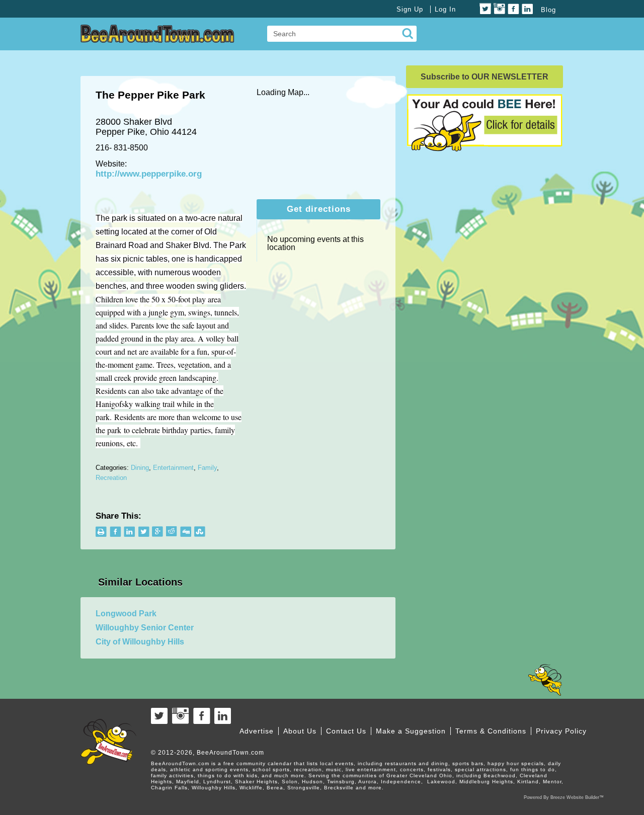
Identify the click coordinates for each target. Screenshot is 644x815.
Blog (548, 10)
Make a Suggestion (411, 731)
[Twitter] (485, 9)
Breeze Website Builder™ (577, 797)
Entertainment (173, 467)
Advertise (256, 731)
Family (207, 467)
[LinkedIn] (527, 9)
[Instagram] (499, 9)
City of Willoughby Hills (140, 641)
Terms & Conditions (490, 731)
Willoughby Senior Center (145, 627)
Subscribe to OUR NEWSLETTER (484, 76)
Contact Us (346, 731)
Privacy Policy (561, 731)
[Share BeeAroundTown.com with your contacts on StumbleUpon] (200, 531)
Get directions (319, 209)
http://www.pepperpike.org (149, 174)
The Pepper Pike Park (150, 95)
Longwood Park (126, 613)
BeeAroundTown (157, 34)
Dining (140, 467)
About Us (299, 731)
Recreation (111, 477)
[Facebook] (513, 9)
